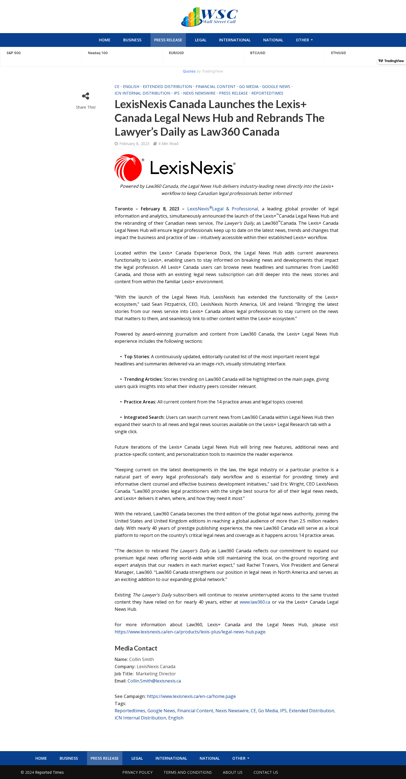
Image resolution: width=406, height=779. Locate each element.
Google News (276, 86)
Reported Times (50, 772)
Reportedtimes (267, 93)
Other (302, 39)
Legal (200, 39)
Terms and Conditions (188, 772)
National (273, 39)
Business (132, 39)
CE (117, 86)
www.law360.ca (255, 602)
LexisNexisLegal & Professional (222, 209)
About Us (232, 772)
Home (104, 39)
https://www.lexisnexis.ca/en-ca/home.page (191, 696)
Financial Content (216, 86)
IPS (177, 93)
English (131, 86)
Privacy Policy (137, 772)
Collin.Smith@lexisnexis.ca (154, 681)
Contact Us (266, 772)
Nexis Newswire (199, 93)
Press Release (168, 39)
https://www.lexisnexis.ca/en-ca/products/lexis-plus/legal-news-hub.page (190, 632)
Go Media (249, 86)
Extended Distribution (167, 86)
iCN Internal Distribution (142, 93)
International (235, 39)
